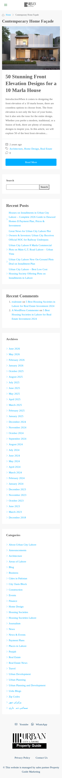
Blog (11, 567)
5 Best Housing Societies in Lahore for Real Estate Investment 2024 (31, 314)
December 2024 (17, 421)
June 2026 (14, 348)
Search (10, 180)
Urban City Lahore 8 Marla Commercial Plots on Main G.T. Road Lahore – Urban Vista (31, 249)
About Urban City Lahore (22, 544)
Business (13, 572)
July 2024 (14, 450)
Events (12, 595)
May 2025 (14, 393)
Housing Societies (18, 612)
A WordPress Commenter (25, 310)
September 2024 (17, 438)
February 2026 (17, 360)
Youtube (23, 724)
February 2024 (17, 478)
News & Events (17, 634)
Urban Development (20, 674)
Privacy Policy (22, 757)
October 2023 (16, 500)
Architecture (16, 148)
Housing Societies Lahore (22, 617)
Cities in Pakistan (18, 578)
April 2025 (14, 399)
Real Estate (46, 148)
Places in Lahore (18, 646)
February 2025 (17, 410)
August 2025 (16, 376)
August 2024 (16, 444)
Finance (13, 601)
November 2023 (17, 495)
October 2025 (16, 371)
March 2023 (15, 512)
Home (8, 15)
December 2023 (17, 489)
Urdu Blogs (15, 691)
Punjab (12, 651)
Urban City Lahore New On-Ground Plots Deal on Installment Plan (31, 261)
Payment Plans (16, 640)
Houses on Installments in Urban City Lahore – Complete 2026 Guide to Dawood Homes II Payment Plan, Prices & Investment (32, 219)
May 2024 (14, 461)
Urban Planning (17, 679)
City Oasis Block (18, 584)
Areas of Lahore (17, 561)
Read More (31, 162)
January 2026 (16, 365)
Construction (16, 589)
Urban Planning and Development (27, 685)
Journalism (14, 623)
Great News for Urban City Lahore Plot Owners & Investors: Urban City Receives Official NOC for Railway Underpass (31, 235)
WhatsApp (41, 724)
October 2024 (16, 433)
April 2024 (14, 467)
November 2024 (17, 427)
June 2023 (14, 506)
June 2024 (14, 455)
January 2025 (16, 416)
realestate (17, 301)
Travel (12, 668)
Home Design (31, 148)
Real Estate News (18, 662)
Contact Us (42, 757)
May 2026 (14, 354)
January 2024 (16, 483)
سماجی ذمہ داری (18, 708)
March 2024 (15, 472)
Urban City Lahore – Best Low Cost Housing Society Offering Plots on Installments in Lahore (28, 273)
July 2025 (14, 382)
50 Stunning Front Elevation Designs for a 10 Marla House (31, 83)
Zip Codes (14, 696)
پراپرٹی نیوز (15, 702)
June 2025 (14, 388)
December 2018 (17, 517)
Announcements (17, 550)
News (12, 629)
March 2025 (15, 405)
